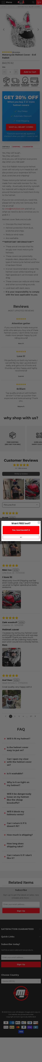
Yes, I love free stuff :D (21, 530)
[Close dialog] (39, 522)
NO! (21, 537)
